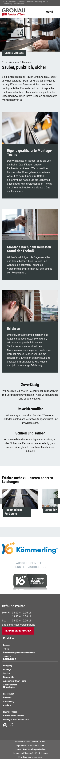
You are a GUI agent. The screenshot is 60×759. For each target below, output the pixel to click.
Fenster (6, 645)
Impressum (21, 745)
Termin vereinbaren (17, 630)
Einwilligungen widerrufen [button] (30, 757)
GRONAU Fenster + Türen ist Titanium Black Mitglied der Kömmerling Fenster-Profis (25, 3)
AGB (42, 745)
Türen (6, 649)
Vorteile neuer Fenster (13, 715)
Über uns (7, 697)
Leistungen (13, 62)
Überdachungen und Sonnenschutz (19, 652)
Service (6, 673)
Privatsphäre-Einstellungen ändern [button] (30, 749)
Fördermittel (8, 677)
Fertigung (7, 665)
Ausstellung (8, 701)
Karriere (7, 705)
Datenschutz (33, 745)
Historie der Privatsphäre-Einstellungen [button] (30, 753)
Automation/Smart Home (14, 681)
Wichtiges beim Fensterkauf (16, 719)
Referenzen (8, 694)
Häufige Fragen (10, 712)
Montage (26, 62)
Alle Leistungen (10, 685)
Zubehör (7, 656)
